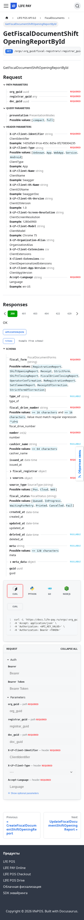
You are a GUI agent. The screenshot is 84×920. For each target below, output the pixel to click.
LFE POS (9, 861)
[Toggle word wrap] (65, 620)
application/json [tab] (14, 332)
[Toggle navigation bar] (6, 6)
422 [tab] (58, 313)
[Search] (77, 5)
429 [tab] (69, 313)
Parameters (17, 697)
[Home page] (7, 18)
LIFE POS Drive (14, 880)
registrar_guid (17, 719)
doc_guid (13, 734)
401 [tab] (24, 313)
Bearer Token (16, 681)
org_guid (13, 704)
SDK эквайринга (15, 893)
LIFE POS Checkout (17, 874)
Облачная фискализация (22, 886)
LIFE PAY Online (14, 868)
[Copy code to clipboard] (73, 620)
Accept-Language (18, 780)
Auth (13, 659)
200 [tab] (13, 313)
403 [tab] (35, 313)
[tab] (9, 341)
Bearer (12, 666)
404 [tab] (47, 313)
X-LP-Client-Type (19, 765)
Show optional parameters (25, 793)
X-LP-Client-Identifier (23, 750)
